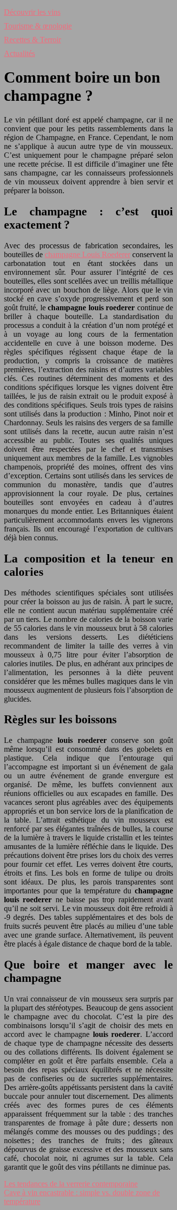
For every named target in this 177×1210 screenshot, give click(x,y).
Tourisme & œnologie (38, 26)
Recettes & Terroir (32, 39)
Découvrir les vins (32, 12)
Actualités (19, 53)
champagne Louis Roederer (87, 254)
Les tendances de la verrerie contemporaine (71, 1184)
